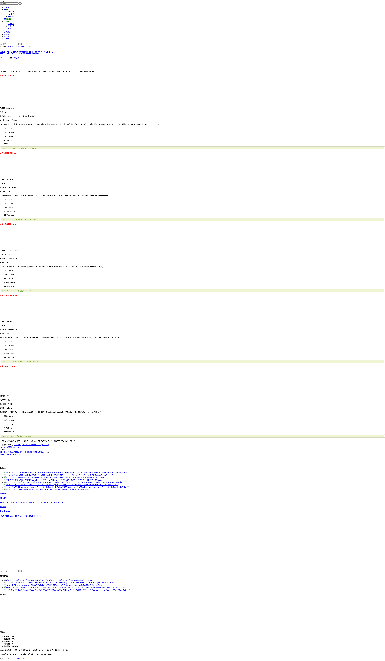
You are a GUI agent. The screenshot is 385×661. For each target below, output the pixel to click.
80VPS (7, 75)
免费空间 (11, 26)
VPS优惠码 (8, 447)
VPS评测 (11, 16)
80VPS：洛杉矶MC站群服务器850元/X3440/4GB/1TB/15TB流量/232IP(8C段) (92, 485)
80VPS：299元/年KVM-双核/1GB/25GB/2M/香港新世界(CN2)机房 (81, 477)
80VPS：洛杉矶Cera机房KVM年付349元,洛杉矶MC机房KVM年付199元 (88, 475)
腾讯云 (7, 32)
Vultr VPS (8, 36)
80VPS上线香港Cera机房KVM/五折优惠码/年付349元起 (70, 489)
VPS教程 (11, 14)
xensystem (15, 447)
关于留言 (7, 38)
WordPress (11, 28)
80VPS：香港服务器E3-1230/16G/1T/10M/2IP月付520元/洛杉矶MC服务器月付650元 (100, 487)
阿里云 (7, 34)
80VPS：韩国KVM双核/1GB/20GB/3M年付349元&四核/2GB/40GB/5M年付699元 (97, 482)
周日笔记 (3, 1)
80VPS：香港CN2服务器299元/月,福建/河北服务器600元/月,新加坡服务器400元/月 (98, 473)
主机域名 (11, 24)
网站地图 (20, 658)
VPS (17, 46)
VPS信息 (11, 12)
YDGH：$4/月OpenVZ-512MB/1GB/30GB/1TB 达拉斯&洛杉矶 (22, 452)
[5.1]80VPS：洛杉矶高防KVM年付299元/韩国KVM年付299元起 (79, 480)
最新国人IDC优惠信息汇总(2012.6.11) (26, 52)
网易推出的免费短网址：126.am (11, 454)
